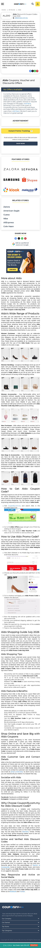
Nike (5, 218)
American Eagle (11, 211)
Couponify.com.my (14, 506)
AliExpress (8, 222)
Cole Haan (8, 226)
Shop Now (34, 945)
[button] (32, 131)
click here (27, 103)
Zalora (6, 207)
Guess (6, 215)
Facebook (13, 891)
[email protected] (17, 772)
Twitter (22, 891)
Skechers (25, 831)
